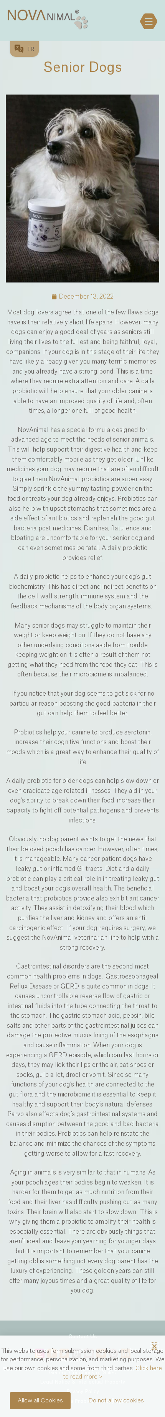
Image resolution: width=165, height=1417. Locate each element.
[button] (154, 1346)
